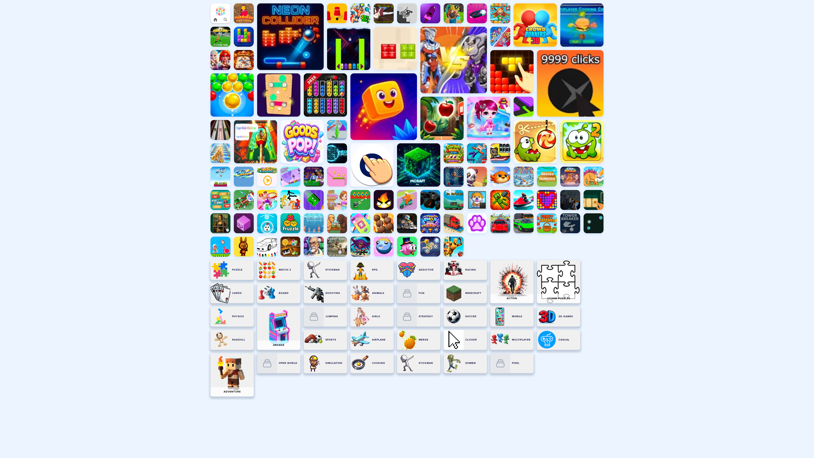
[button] (221, 11)
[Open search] (225, 20)
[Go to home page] (215, 20)
